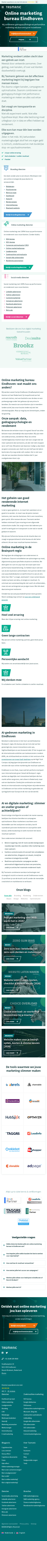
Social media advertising (10, 1496)
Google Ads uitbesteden (15, 257)
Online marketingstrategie (11, 1467)
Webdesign (10, 186)
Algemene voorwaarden (10, 1524)
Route (4, 1373)
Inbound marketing (30, 1431)
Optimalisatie (35, 899)
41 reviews (11, 1391)
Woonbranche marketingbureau (34, 1505)
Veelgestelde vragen (31, 1460)
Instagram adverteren (14, 301)
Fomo (3, 1460)
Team (25, 1447)
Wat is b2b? (5, 1476)
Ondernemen (38, 896)
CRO (3, 1412)
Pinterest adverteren (14, 307)
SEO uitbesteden (29, 1428)
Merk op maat (11, 192)
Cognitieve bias (7, 1447)
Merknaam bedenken (9, 1418)
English (22, 1533)
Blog (25, 1457)
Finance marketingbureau (32, 1502)
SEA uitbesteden (29, 1424)
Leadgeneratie (11, 251)
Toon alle (8, 896)
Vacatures (27, 1451)
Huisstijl (9, 199)
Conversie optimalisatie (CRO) (17, 245)
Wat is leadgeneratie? (9, 1473)
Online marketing (7, 1402)
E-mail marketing (7, 1434)
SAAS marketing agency (31, 1499)
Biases (9, 899)
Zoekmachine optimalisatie (16, 254)
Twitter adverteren (13, 295)
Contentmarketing (13, 298)
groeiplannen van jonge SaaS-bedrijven (16, 759)
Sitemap (33, 1524)
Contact (26, 1454)
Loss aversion (6, 1451)
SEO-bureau (10, 242)
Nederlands (9, 1533)
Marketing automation (14, 260)
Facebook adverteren (14, 304)
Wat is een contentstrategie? (12, 1470)
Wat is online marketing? (10, 1479)
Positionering (11, 189)
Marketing (27, 896)
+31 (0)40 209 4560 (11, 1359)
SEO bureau (27, 1399)
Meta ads (9, 310)
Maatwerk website (13, 208)
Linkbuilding (28, 1418)
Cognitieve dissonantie (9, 1457)
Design (16, 899)
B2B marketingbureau (31, 1496)
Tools (25, 1463)
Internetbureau (12, 205)
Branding (17, 896)
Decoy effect (6, 1454)
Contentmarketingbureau (32, 1434)
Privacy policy (24, 1524)
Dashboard (10, 196)
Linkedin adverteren (13, 291)
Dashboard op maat (8, 1399)
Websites (24, 899)
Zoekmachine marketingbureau (34, 1408)
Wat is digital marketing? (10, 1482)
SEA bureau (27, 1405)
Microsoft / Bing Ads (30, 1412)
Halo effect (5, 1463)
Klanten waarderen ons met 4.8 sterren (18, 2)
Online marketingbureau (15, 248)
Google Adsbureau (30, 1402)
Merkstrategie (11, 202)
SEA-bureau (10, 239)
